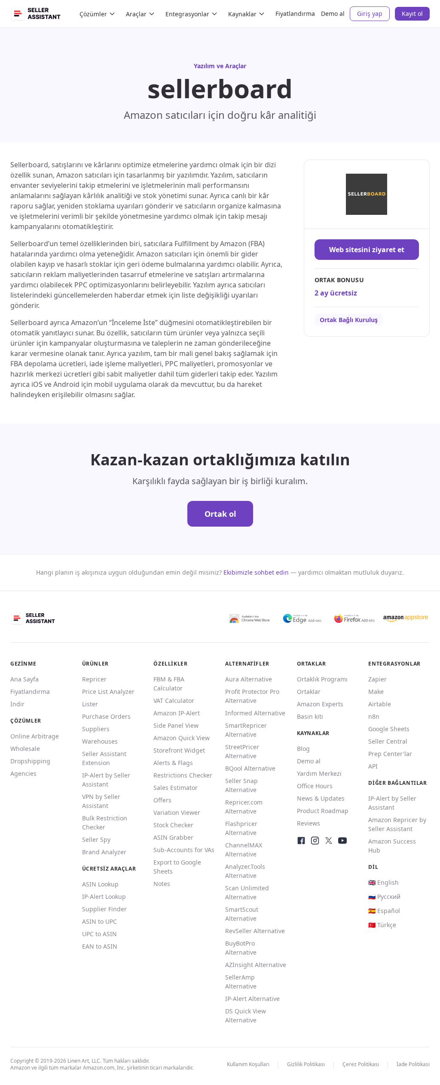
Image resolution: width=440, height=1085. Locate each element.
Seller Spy (96, 839)
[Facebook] (301, 840)
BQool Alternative (250, 768)
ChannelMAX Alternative (243, 849)
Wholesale (25, 748)
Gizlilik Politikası (306, 1064)
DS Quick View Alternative (245, 1015)
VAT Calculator (173, 700)
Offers (162, 800)
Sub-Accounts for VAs (183, 850)
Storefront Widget (179, 750)
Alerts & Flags (173, 763)
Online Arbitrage (34, 736)
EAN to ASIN (99, 946)
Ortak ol (220, 514)
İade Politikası (413, 1064)
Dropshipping (30, 761)
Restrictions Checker (182, 775)
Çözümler (93, 14)
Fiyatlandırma (295, 13)
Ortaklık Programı (322, 679)
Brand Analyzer (104, 852)
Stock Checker (173, 825)
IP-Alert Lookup (104, 896)
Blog (303, 748)
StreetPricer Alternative (242, 751)
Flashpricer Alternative (241, 828)
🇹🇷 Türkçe (382, 925)
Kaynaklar (242, 14)
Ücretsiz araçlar (109, 868)
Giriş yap (369, 13)
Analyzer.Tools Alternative (245, 871)
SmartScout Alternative (241, 913)
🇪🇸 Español (384, 911)
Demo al (333, 13)
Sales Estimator (175, 788)
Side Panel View (176, 725)
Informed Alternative (255, 713)
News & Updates (321, 798)
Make (376, 691)
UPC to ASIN (99, 934)
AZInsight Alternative (255, 965)
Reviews (308, 823)
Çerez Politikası (360, 1064)
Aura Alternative (248, 679)
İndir (17, 704)
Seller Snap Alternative (241, 785)
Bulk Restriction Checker (104, 822)
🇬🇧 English (383, 882)
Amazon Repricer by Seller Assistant (397, 824)
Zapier (377, 679)
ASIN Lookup (100, 884)
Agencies (23, 773)
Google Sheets (388, 729)
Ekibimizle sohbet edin (256, 572)
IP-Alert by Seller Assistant (106, 779)
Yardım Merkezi (319, 773)
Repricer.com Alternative (244, 806)
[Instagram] (315, 840)
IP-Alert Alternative (252, 999)
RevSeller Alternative (255, 931)
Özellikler (170, 663)
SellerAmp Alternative (241, 981)
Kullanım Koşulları (248, 1064)
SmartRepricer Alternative (246, 729)
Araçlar (136, 14)
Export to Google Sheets (177, 866)
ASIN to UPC (99, 921)
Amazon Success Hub (392, 845)
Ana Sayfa (24, 679)
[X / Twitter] (328, 840)
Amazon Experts (320, 704)
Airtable (379, 704)
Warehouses (100, 741)
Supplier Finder (104, 909)
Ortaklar (309, 691)
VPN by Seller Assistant (101, 801)
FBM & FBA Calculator (168, 683)
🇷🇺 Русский (384, 896)
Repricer (94, 679)
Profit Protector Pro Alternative (252, 696)
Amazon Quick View (181, 738)
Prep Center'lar (390, 754)
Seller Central (387, 741)
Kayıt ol (412, 13)
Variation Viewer (176, 812)
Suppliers (96, 729)
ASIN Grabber (173, 837)
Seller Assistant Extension (104, 758)
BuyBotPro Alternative (241, 947)
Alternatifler (247, 663)
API (373, 766)
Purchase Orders (106, 716)
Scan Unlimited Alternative (247, 892)
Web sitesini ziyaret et (366, 249)
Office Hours (315, 786)
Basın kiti (310, 716)
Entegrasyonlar (187, 14)
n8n (373, 716)
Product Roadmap (322, 811)
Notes (161, 884)
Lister (90, 704)
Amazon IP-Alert (176, 713)
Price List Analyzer (108, 691)
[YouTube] (342, 840)
